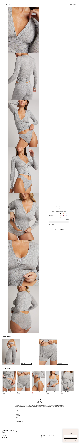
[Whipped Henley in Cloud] (60, 217)
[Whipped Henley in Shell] (60, 215)
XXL (63, 219)
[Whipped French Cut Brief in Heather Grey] (38, 381)
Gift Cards (42, 434)
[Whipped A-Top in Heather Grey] (52, 381)
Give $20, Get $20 (43, 435)
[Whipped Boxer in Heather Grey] (23, 381)
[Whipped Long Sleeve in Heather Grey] (67, 381)
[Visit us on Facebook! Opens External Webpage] (6, 437)
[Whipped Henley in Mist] (68, 215)
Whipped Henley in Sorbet (19, 418)
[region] (39, 1)
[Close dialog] (77, 430)
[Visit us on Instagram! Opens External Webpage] (2, 437)
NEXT (70, 438)
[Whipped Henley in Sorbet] (63, 213)
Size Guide (67, 219)
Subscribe (17, 435)
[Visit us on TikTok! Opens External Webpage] (4, 437)
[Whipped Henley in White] (66, 213)
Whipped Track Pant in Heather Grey (25, 339)
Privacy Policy (51, 434)
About (41, 436)
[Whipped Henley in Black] (60, 213)
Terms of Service (51, 435)
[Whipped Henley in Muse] (66, 215)
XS (57, 219)
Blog (41, 437)
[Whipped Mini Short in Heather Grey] (9, 381)
